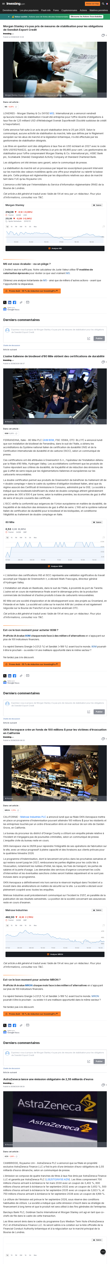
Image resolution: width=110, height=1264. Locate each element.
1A (25, 227)
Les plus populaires (29, 10)
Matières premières (99, 10)
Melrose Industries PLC (33, 816)
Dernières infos (10, 10)
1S (11, 227)
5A (30, 227)
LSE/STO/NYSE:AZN (57, 1179)
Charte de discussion (11, 345)
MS (51, 113)
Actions (83, 10)
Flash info (46, 10)
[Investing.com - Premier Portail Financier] (16, 3)
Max (35, 227)
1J (7, 227)
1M (16, 227)
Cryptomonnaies (69, 10)
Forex (56, 10)
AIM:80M (48, 440)
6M (21, 227)
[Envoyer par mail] (27, 302)
